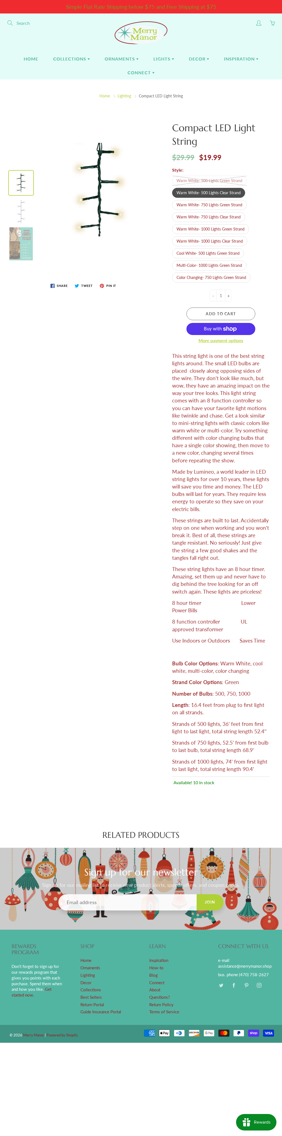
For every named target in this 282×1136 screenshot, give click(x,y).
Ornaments (120, 58)
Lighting (124, 96)
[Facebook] (233, 985)
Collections (70, 58)
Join (210, 902)
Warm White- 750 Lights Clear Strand (209, 217)
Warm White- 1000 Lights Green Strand (211, 229)
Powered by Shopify (62, 1035)
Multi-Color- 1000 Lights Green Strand (209, 265)
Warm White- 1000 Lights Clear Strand (210, 241)
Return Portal (92, 1004)
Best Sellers (91, 997)
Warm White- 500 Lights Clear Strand (209, 192)
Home (31, 58)
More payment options (221, 340)
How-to (156, 967)
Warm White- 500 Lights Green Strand (209, 180)
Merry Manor (33, 1035)
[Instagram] (259, 985)
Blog (153, 975)
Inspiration (240, 58)
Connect (140, 72)
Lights (162, 58)
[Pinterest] (246, 985)
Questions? (159, 997)
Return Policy (161, 1004)
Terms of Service (164, 1011)
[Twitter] (221, 985)
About (154, 989)
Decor (198, 58)
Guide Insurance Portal (100, 1011)
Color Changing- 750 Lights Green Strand (211, 277)
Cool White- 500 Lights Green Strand (208, 253)
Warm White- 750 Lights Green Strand (209, 204)
